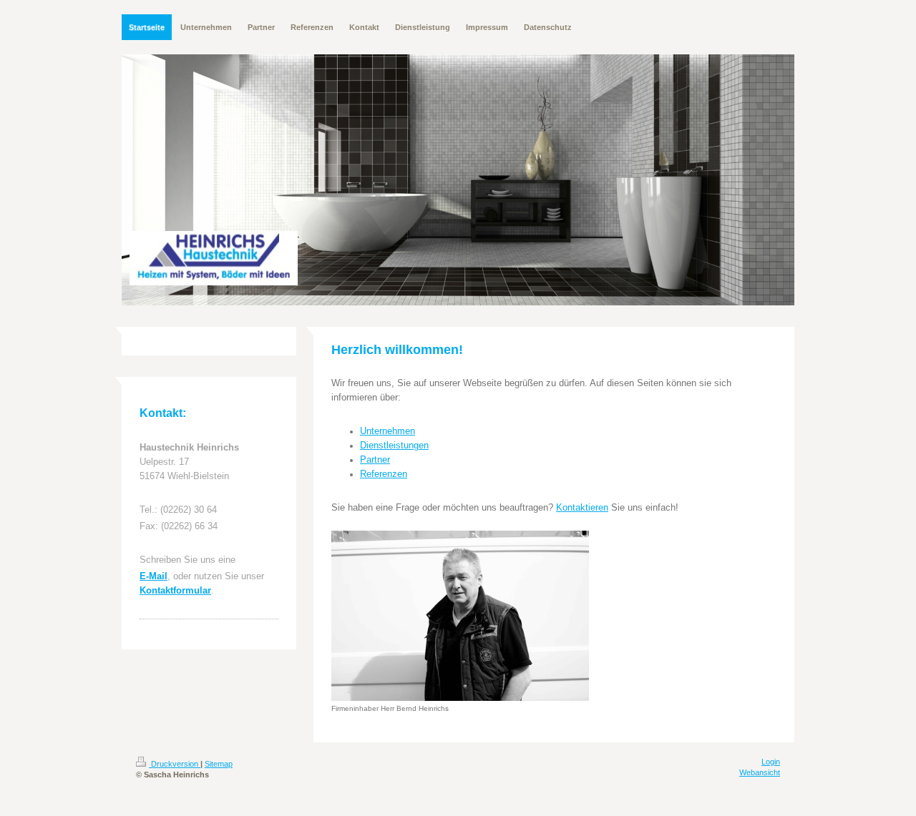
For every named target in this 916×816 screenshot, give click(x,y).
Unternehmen (387, 431)
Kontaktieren (582, 508)
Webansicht (759, 772)
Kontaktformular (175, 591)
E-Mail (153, 576)
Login (770, 761)
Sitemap (219, 764)
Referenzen (383, 474)
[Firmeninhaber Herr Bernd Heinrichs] (460, 616)
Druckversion (174, 764)
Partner (375, 460)
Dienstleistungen (394, 446)
